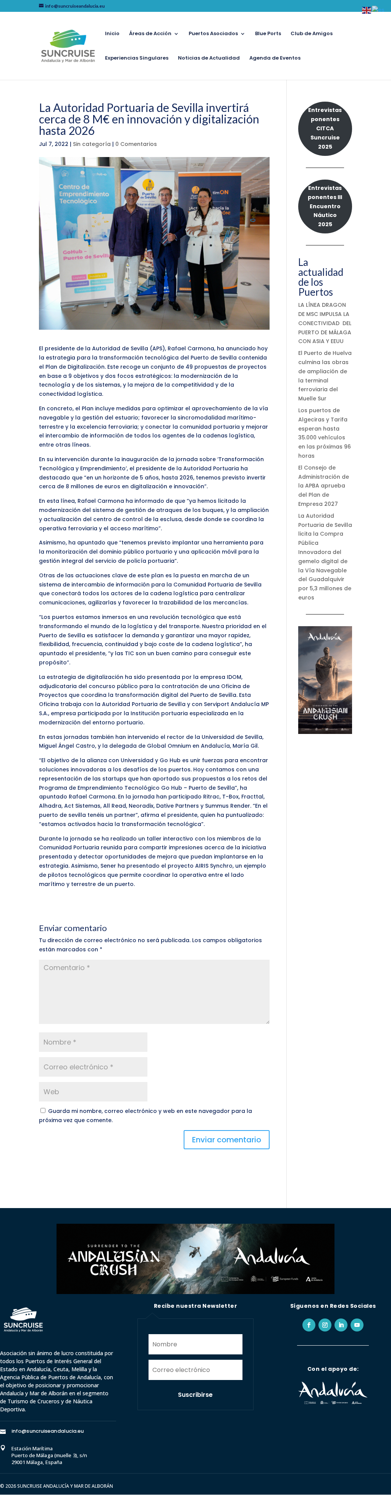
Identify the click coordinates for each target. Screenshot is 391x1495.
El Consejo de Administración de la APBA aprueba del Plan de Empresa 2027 (323, 486)
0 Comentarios (136, 144)
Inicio (112, 34)
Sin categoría (92, 144)
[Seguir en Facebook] (308, 1324)
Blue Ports (268, 34)
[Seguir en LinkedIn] (340, 1324)
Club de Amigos (312, 34)
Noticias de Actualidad (209, 58)
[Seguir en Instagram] (324, 1324)
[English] (367, 10)
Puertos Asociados (213, 34)
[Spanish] (378, 10)
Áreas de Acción (150, 34)
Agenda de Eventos (275, 58)
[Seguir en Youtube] (357, 1324)
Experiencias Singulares (136, 58)
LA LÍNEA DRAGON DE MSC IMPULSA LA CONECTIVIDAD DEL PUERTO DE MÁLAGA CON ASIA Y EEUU (324, 323)
